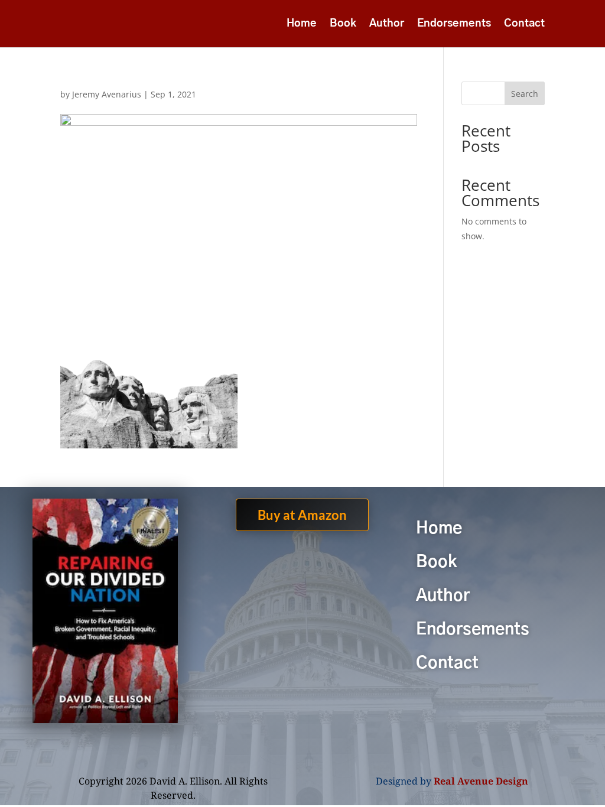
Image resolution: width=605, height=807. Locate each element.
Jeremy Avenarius (106, 94)
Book (343, 24)
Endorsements (454, 24)
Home (302, 24)
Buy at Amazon (302, 515)
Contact (524, 24)
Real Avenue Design (481, 781)
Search (524, 93)
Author (386, 24)
